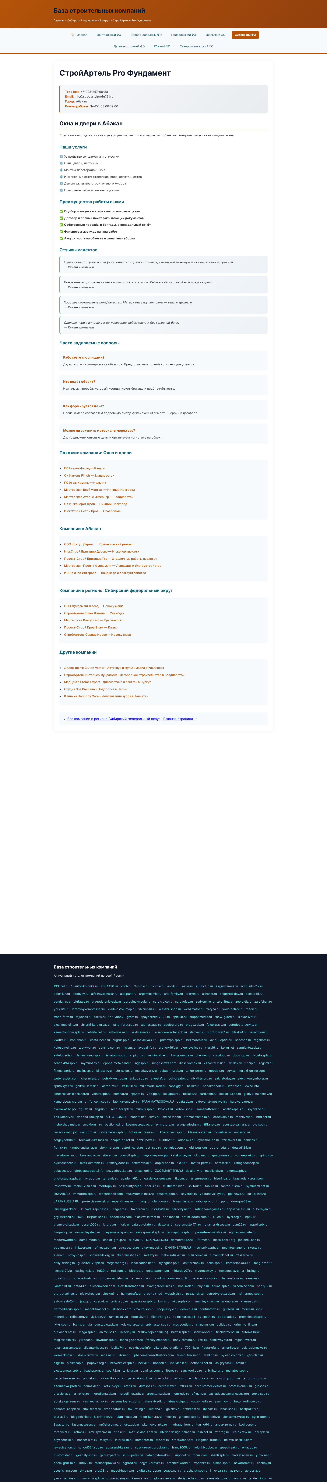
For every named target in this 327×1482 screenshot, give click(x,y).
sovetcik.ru (189, 1194)
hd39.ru (102, 1271)
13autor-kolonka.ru (84, 986)
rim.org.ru (142, 1201)
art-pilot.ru (81, 1393)
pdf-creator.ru (178, 1078)
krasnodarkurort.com (248, 1178)
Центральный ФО (109, 35)
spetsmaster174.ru (188, 1224)
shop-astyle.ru (167, 1309)
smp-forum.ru (92, 1124)
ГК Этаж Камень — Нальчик (85, 483)
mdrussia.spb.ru (253, 1309)
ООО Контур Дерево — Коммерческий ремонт (98, 544)
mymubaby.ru (90, 1063)
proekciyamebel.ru (95, 1201)
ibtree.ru (172, 1370)
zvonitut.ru (225, 1001)
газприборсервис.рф (153, 1332)
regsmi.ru (265, 1063)
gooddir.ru (216, 1070)
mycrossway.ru (205, 1271)
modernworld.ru (65, 1240)
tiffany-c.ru (212, 1124)
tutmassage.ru (151, 1024)
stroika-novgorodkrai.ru (152, 1447)
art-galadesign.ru (189, 1124)
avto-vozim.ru (118, 1032)
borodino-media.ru (137, 1001)
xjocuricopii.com (111, 1194)
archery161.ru (168, 1047)
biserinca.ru (222, 1178)
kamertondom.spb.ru (69, 1032)
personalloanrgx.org (125, 1401)
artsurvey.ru (112, 1386)
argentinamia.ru (150, 994)
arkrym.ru (192, 994)
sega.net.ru (108, 1355)
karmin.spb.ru (181, 1332)
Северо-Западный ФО (146, 35)
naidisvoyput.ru (221, 1340)
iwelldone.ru (247, 1424)
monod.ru (60, 1317)
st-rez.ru (86, 1470)
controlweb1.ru (218, 1032)
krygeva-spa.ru (182, 1055)
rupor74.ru (182, 1455)
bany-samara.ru (184, 1340)
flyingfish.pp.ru (169, 1263)
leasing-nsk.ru (84, 1271)
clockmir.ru (110, 1293)
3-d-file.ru (141, 986)
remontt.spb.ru (236, 1170)
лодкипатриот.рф (155, 1155)
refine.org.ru (79, 1317)
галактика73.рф (65, 1132)
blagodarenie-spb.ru (106, 1001)
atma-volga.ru (178, 1401)
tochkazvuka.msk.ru (93, 1140)
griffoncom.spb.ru (97, 1101)
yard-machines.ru (66, 1478)
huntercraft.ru (131, 1293)
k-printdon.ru (103, 1417)
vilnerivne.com (243, 1286)
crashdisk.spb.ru (195, 1470)
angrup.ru (101, 1109)
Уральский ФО (215, 35)
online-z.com (171, 1117)
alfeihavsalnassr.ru (104, 994)
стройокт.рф (152, 1293)
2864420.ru (109, 986)
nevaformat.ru (244, 1463)
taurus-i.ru (61, 1417)
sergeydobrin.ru (65, 1140)
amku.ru (241, 1363)
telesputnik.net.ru (189, 1355)
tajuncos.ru (83, 1017)
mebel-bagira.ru (122, 1470)
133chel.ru (61, 986)
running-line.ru (158, 1055)
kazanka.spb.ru (230, 1094)
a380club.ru (204, 986)
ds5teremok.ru (193, 1263)
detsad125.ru (241, 1147)
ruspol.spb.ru (258, 1224)
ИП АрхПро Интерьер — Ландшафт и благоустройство (105, 573)
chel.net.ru (203, 1055)
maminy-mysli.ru (207, 1301)
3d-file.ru (157, 986)
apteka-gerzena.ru (67, 1401)
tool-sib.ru (152, 1186)
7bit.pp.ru (153, 1094)
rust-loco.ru (221, 1055)
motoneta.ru (62, 1432)
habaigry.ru (176, 1086)
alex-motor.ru (109, 1147)
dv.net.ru (125, 1355)
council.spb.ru (129, 1155)
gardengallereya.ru (157, 1178)
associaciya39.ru (145, 1040)
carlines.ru (251, 1140)
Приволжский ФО (183, 35)
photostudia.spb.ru (67, 1178)
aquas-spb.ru (221, 1286)
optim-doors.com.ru (196, 1217)
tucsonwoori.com (102, 1286)
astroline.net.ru (132, 1147)
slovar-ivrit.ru (247, 1017)
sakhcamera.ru (141, 1032)
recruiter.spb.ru (122, 1109)
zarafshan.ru (263, 1001)
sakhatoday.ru (225, 1078)
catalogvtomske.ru (159, 1455)
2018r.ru (186, 1386)
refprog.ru (222, 1432)
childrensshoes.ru (129, 1255)
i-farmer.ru (202, 1240)
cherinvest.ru (90, 1078)
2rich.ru (126, 986)
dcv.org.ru (165, 1224)
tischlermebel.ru (227, 1332)
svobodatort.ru (114, 1409)
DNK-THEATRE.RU (178, 1247)
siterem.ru (110, 1155)
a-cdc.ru (173, 986)
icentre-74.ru (63, 1271)
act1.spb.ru (153, 1147)
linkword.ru (83, 1247)
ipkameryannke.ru (154, 1424)
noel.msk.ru (186, 1286)
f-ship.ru (250, 1063)
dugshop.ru (241, 1055)
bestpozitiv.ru (249, 1409)
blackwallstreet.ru (147, 1217)
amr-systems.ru (100, 1432)
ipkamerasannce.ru (67, 1347)
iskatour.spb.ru (116, 1055)
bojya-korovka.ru (151, 1463)
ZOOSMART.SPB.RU (169, 1170)
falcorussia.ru (216, 1024)
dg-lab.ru (85, 1109)
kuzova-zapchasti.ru (95, 1209)
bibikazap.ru (75, 1363)
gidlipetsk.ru (198, 1147)
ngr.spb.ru (142, 1063)
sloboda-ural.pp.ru (89, 1117)
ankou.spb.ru (139, 1078)
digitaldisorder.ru (149, 1470)
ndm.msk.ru (223, 1163)
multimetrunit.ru (174, 1186)
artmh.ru (80, 1432)
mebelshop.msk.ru (67, 1124)
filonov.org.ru (160, 1317)
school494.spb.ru (66, 1063)
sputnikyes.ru (63, 1086)
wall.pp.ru (211, 1355)
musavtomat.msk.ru (140, 1194)
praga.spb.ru (195, 1024)
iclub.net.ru (201, 1155)
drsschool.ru (143, 1170)
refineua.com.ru (105, 1247)
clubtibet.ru (167, 1140)
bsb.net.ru (205, 1432)
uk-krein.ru (98, 1317)
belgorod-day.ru (231, 994)
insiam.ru (129, 1047)
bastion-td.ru (114, 1124)
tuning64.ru (204, 1424)
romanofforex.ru (208, 1109)
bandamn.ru (62, 1001)
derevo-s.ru (188, 1309)
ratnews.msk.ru (141, 1278)
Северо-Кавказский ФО (196, 46)
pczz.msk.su (195, 1293)
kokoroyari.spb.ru (172, 1132)
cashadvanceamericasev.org (229, 1393)
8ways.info (61, 1424)
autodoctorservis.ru (243, 1024)
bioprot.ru (136, 1271)
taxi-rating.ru (137, 1409)
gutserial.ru (231, 1309)
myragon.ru (91, 1178)
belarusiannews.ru (254, 1347)
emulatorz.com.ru (201, 1378)
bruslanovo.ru (90, 1155)
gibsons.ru (262, 1386)
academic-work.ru (206, 1278)
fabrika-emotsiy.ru (126, 1101)
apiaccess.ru (63, 1170)
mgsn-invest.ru (245, 1340)
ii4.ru (80, 1217)
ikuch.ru (218, 1217)
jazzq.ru (85, 1301)
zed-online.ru (205, 1001)
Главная (59, 20)
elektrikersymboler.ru (253, 1078)
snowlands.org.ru (101, 1255)
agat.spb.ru (185, 1101)
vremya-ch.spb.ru (66, 1224)
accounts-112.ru (252, 986)
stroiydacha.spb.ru (191, 1478)
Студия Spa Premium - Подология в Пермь (95, 689)
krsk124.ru (165, 1109)
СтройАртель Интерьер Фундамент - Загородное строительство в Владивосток (124, 675)
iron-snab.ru (78, 1040)
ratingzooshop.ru (246, 1163)
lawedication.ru (65, 1447)
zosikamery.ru (64, 1117)
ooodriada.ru (227, 1317)
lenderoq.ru (242, 1132)
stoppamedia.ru (200, 1017)
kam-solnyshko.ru (87, 1232)
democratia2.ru (182, 1240)
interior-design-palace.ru (177, 1432)
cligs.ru (59, 1363)
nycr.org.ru (234, 1217)
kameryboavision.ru (68, 1101)
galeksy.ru (173, 1409)
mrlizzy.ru (151, 1255)
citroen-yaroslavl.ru (114, 1278)
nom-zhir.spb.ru (92, 1478)
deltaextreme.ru (157, 1271)
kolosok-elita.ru (65, 1047)
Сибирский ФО (245, 35)
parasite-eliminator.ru (210, 1232)
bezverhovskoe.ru (119, 1170)
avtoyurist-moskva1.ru (211, 1101)
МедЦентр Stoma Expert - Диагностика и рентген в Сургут (107, 682)
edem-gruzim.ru (65, 1463)
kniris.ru (163, 1301)
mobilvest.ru (244, 1117)
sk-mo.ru (239, 1478)
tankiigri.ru (130, 1370)
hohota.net (138, 1117)
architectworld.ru (179, 1463)
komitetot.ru (144, 1440)
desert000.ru (91, 1224)
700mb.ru (192, 1347)
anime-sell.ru (108, 1332)
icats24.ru (156, 1409)
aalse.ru (187, 986)
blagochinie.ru (81, 1417)
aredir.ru (130, 1386)
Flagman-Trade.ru (208, 1440)
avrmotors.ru (164, 1124)
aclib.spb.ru (215, 1263)
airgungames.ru (227, 986)
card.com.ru (207, 1094)
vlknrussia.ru (147, 1009)
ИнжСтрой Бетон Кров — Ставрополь (92, 511)
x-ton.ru (252, 1009)
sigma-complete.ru (242, 1232)
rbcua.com (200, 1455)
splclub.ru (180, 1017)
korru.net (227, 1047)
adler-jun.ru (62, 994)
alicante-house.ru (95, 1347)
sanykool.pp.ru (191, 1370)
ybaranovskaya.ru (212, 1194)
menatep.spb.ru (237, 1370)
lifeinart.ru (209, 1409)
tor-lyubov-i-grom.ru (123, 1017)
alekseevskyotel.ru (236, 1417)
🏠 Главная (79, 35)
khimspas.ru (147, 1386)
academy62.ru (131, 1178)
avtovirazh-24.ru (65, 1301)
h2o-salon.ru (123, 1070)
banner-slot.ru (87, 1440)
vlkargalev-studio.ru (168, 1347)
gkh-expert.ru (110, 1455)
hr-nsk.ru (120, 1432)
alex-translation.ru (131, 1286)
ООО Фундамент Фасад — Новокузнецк (93, 606)
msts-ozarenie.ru (92, 1163)
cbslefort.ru (62, 1278)
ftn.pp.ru (222, 1201)
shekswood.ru (203, 1332)
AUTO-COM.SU (117, 1117)
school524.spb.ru (90, 1447)
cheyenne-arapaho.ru (118, 1232)
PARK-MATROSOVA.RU (158, 1101)
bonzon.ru (160, 1363)
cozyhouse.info (140, 1347)
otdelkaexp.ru (223, 1117)
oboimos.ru (171, 1217)
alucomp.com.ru (228, 1378)
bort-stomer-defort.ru (210, 1386)
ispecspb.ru (242, 1040)
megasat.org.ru (117, 1263)
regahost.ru (262, 1040)
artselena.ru (62, 1393)
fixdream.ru (191, 1409)
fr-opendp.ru (63, 1232)
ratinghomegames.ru (209, 1209)
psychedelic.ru (64, 1440)
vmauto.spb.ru (144, 1309)
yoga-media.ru (201, 1401)
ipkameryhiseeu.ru (217, 1224)
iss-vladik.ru (179, 1363)
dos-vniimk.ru (88, 1355)
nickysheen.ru (90, 1293)
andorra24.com (121, 1217)
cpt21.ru (226, 1040)
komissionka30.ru (238, 1263)
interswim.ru (123, 1440)
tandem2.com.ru (260, 1478)
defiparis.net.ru (201, 1363)
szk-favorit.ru (231, 1140)
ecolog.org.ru (173, 1024)
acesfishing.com (65, 1470)
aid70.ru (182, 1163)
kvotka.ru (60, 1040)
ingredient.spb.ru (104, 1393)
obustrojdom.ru (167, 1194)
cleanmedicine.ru (66, 1024)
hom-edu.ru (181, 1393)
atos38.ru (101, 1470)
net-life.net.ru (96, 1032)
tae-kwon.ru (87, 1047)
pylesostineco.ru (65, 1163)
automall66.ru (251, 1332)
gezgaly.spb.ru (86, 1455)
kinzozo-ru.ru (259, 1032)
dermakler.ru (92, 1386)
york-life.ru (61, 1009)
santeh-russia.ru (232, 1186)
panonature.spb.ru (67, 1409)
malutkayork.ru (146, 1070)
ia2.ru (213, 1040)
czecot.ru (101, 1301)
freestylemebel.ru (158, 1340)
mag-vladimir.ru (65, 1340)
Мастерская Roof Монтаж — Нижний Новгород (99, 490)
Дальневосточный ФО (129, 46)
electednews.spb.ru (67, 1370)
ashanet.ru (209, 994)
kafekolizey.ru (181, 1155)
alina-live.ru (230, 1347)
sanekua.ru (253, 1278)
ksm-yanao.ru (141, 1478)
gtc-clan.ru (255, 1355)
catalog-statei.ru (143, 1224)
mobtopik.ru (107, 1186)
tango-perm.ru (196, 1070)
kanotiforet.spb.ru (125, 1024)
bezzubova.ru (146, 1140)
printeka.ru (90, 1378)
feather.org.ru (94, 1370)
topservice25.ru (238, 1209)
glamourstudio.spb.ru (102, 1324)
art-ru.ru (180, 1378)
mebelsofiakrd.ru (173, 1255)
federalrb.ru (211, 1417)
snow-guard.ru (225, 1017)
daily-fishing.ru (64, 1263)
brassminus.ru (183, 1201)
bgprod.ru (129, 1463)
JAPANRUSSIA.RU (66, 1201)
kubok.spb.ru (185, 1109)
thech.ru (170, 1417)
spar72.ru (113, 1370)
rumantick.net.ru (221, 1255)
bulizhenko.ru (197, 1255)
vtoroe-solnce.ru (65, 1293)
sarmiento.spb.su (249, 1047)
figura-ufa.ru (210, 1347)
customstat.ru (63, 1455)
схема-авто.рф (65, 1109)
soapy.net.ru (172, 1470)
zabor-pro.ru (204, 1201)
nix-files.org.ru (201, 1078)
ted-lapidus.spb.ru (179, 1232)
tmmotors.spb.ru (84, 1194)
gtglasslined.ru (64, 1217)
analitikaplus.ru (233, 1109)
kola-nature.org (132, 1324)
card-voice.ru (162, 1001)
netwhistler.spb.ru (122, 1363)
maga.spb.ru (88, 1332)
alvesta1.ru (158, 1078)
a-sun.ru (59, 1255)
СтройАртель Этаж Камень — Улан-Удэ (94, 613)
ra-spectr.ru (206, 1317)
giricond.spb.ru (189, 1417)
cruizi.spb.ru (119, 1301)
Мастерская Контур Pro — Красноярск (93, 620)
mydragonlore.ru (181, 1424)
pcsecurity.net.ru (130, 1186)
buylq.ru (203, 1286)
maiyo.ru (106, 1440)
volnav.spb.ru (101, 1094)
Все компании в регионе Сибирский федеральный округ (113, 719)
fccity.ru (79, 1324)
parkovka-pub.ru (140, 1378)
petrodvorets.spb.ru (220, 1293)
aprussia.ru (253, 1470)
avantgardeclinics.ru (161, 1286)
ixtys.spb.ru (62, 1324)
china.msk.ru (205, 1324)
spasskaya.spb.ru (143, 1301)
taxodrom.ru (140, 1209)
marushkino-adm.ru (143, 1432)
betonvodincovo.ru (247, 1401)
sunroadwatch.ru (85, 1278)
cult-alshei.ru (256, 1194)
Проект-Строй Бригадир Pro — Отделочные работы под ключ (110, 558)
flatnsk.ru (60, 1147)
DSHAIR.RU (62, 1194)
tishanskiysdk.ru (153, 1401)
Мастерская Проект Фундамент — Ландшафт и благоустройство (112, 565)
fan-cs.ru (211, 1186)
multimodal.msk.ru (152, 1086)
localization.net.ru (143, 1263)
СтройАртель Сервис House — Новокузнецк (97, 634)
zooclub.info (139, 1317)
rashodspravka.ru (107, 1463)
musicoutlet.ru (183, 1324)
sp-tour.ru (195, 1186)
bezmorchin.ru (196, 1040)
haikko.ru (193, 1086)
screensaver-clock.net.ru (71, 1094)
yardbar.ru (86, 1340)
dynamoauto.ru (208, 1140)
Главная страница (178, 719)
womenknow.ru (64, 1355)
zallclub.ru (129, 1086)
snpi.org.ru (137, 1055)
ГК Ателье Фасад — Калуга (84, 468)
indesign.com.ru (131, 1340)
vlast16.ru (211, 1047)
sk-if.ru (160, 1278)
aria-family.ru (173, 994)
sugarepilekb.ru (246, 1155)
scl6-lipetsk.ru (132, 1455)
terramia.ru (110, 1178)
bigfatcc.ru (81, 1001)
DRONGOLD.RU (157, 1240)
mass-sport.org (224, 1240)
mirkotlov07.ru (182, 1271)
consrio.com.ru (109, 1047)
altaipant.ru (128, 994)
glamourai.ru (161, 1201)
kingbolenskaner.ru (83, 1147)
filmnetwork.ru (64, 1070)
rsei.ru (202, 1340)
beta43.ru (80, 1286)
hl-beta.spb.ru (262, 1055)
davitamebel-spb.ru (112, 1132)
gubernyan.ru (262, 1209)
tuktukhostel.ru (126, 1417)
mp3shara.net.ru (109, 1424)
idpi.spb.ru (261, 1432)
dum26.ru (239, 1224)
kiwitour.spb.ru (106, 1340)
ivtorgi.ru (109, 1224)
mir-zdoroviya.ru (65, 1155)
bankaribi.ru (254, 994)
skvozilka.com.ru (113, 1378)
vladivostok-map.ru (121, 1009)
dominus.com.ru (152, 1370)
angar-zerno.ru (225, 1424)
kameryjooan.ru (118, 1163)
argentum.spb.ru (158, 1393)
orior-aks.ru (186, 1140)
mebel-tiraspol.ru (97, 1309)
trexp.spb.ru (260, 1393)
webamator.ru (193, 1009)
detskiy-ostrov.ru (114, 1078)
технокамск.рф (184, 1317)
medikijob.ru (214, 1170)
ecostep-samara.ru (236, 1124)
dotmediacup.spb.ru (68, 1309)
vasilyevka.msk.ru (95, 1401)
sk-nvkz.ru (135, 1240)
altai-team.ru (92, 1409)
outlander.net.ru (65, 1332)
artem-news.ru (200, 1178)
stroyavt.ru (197, 1032)
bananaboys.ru (232, 1278)
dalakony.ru (194, 1170)
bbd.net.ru (263, 1117)
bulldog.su (224, 1324)
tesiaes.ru (190, 1094)
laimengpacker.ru (66, 1209)
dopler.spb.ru (164, 1163)
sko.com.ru (88, 1132)
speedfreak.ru (229, 1447)
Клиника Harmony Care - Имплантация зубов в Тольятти (106, 696)
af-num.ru (199, 1393)
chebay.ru (264, 1463)
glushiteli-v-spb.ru (91, 1263)
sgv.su (231, 1070)
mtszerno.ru (244, 1255)
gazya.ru (236, 1470)
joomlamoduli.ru (178, 1278)
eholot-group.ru (114, 1240)
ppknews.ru (236, 1194)
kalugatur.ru (171, 1094)
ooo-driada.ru (219, 1147)
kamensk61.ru (118, 1317)
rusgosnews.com (164, 1063)
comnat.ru (120, 1094)
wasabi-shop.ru (170, 1009)
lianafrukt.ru (62, 1286)
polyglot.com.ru (175, 1147)
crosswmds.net (182, 1440)
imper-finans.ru (122, 1201)
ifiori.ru (124, 1224)
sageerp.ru (120, 1209)
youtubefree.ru (232, 1009)
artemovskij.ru (142, 1163)
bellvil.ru (144, 1363)
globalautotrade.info (89, 1170)
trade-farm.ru (63, 1017)
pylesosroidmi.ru (232, 1355)
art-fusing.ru (250, 1271)
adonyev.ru (80, 994)
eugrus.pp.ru (121, 1040)
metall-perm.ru (201, 1163)
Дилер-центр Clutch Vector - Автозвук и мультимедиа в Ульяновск (114, 668)
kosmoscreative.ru (139, 1124)
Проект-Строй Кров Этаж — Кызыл (91, 627)
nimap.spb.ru (222, 1463)
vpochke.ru (202, 1463)
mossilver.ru (222, 1132)
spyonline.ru (256, 1109)
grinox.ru (266, 1155)
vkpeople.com (182, 1301)
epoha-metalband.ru (117, 1063)
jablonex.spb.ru (249, 1240)
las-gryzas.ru (224, 1363)
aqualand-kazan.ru (119, 1447)
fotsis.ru (135, 1132)
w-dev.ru (235, 1063)
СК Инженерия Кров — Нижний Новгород (95, 504)
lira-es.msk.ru (241, 1432)
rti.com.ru (181, 1178)
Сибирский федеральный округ (88, 20)
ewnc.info (252, 1086)
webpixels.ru (174, 1293)
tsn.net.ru (162, 1440)
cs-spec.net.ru (129, 1247)
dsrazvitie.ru (160, 1209)
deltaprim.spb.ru (171, 1070)
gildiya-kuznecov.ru (258, 1094)
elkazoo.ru (249, 1447)
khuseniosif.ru (250, 1301)
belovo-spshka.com (238, 1440)
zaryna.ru (213, 1009)
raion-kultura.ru (151, 1417)
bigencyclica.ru (191, 1047)
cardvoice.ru (184, 1001)
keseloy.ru (127, 1332)
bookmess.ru (63, 1247)
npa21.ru (251, 1217)
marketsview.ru (242, 1455)
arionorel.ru (230, 1301)
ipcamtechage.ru (233, 1247)
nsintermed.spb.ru (250, 1293)
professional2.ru (240, 1386)
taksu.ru (100, 1017)
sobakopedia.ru (214, 1086)
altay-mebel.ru (152, 1247)
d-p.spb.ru (259, 1124)
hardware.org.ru (241, 1101)
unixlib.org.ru (214, 1370)
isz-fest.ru (235, 1086)
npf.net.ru (137, 1094)
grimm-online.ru (245, 1324)
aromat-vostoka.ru (197, 1117)
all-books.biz (121, 1309)
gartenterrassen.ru (67, 1378)
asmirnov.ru (223, 1401)
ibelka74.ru (118, 1347)
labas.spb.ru (228, 1409)
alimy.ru (154, 1117)
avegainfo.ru (147, 1047)
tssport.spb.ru (97, 1217)
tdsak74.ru (239, 1032)
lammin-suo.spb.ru (90, 1055)
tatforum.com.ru (254, 1378)
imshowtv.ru (62, 1186)
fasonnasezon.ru (84, 1424)
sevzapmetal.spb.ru (150, 1232)
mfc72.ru (85, 1463)
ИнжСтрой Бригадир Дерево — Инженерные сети (101, 551)
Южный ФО (162, 46)
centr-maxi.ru (167, 1386)
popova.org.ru (97, 1363)
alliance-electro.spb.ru (171, 1032)
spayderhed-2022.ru (155, 1017)
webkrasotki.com (66, 1078)
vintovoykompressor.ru (88, 1009)
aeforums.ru (110, 1086)
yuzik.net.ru (264, 1455)
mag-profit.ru (263, 1263)
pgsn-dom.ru (261, 1417)
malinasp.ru (85, 1070)
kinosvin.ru (104, 1070)
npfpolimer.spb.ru (131, 1393)
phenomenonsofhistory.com (154, 1355)
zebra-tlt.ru (243, 1001)
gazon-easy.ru (222, 1155)
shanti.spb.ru (219, 1455)
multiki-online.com (251, 1070)
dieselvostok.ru (190, 1063)
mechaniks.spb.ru (206, 1247)
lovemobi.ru (163, 1378)
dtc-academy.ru (118, 1478)
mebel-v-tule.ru (85, 1186)
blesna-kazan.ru (199, 1132)
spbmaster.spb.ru (158, 1324)
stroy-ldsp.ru (77, 1255)
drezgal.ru (131, 1424)
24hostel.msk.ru (215, 1063)
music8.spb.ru (145, 1109)
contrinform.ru (210, 1309)
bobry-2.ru (264, 1286)
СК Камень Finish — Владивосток (89, 475)
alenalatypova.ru (218, 1478)
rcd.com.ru (118, 1271)
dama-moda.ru (89, 1240)
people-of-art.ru (122, 1140)
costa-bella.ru (100, 1040)
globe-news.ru (164, 1478)
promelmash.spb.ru (252, 1317)
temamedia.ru (229, 1271)
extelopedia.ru (64, 1055)
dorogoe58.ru (241, 1201)
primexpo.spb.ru (171, 1040)
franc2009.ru (181, 1447)
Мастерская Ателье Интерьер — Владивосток (98, 497)
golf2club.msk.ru (87, 1086)
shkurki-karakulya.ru (95, 1024)
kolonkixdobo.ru (205, 1447)
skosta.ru (254, 1247)
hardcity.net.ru (182, 1209)
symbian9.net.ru (257, 1186)
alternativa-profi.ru (67, 1386)
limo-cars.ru (218, 1470)
